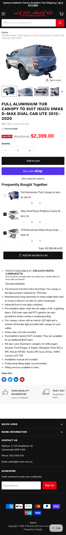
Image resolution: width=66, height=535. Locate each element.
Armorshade (11, 128)
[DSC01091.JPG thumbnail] (41, 91)
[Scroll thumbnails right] (61, 91)
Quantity (6, 143)
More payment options (33, 178)
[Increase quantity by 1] (30, 150)
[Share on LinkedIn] (16, 379)
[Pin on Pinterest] (22, 379)
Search (33, 522)
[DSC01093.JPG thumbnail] (25, 91)
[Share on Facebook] (4, 379)
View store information (15, 283)
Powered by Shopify (33, 529)
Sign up (49, 485)
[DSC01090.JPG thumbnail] (57, 91)
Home (5, 32)
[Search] (60, 23)
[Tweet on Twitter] (10, 379)
